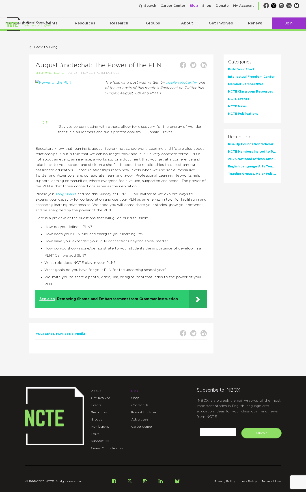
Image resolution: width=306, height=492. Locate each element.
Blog (194, 5)
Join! (289, 23)
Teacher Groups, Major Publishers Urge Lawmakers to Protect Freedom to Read (252, 174)
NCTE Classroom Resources (250, 91)
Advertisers (140, 419)
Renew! (255, 23)
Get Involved (221, 23)
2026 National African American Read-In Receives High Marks (252, 159)
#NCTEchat (44, 334)
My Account (243, 5)
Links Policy (248, 481)
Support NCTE (102, 441)
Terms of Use (271, 481)
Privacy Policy (224, 481)
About (187, 23)
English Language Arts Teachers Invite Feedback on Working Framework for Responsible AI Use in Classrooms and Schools (252, 166)
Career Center (173, 5)
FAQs (95, 434)
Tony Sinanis (65, 194)
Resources (85, 23)
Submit (261, 433)
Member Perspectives (100, 72)
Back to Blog (46, 47)
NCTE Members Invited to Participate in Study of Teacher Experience (252, 151)
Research (119, 23)
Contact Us (140, 405)
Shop (206, 5)
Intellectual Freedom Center (251, 76)
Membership (100, 426)
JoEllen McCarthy (181, 82)
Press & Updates (143, 412)
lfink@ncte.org (49, 72)
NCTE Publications (243, 113)
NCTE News (237, 106)
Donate (222, 5)
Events (96, 405)
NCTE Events (238, 99)
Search (150, 5)
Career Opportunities (107, 448)
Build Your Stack (241, 69)
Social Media (75, 334)
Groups (153, 23)
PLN (59, 334)
